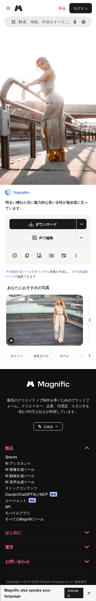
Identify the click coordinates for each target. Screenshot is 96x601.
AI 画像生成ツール (18, 271)
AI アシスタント (18, 463)
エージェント (20, 500)
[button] (48, 426)
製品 (9, 448)
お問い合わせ (17, 561)
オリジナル (35, 43)
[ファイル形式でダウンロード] (81, 224)
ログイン (80, 8)
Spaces (11, 456)
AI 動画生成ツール (20, 475)
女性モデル (41, 356)
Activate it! (73, 592)
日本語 (48, 426)
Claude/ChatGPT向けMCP (30, 494)
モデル (64, 356)
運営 (9, 547)
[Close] (89, 593)
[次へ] (89, 320)
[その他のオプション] (76, 255)
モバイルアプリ (17, 512)
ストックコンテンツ (21, 487)
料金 (62, 8)
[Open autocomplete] (11, 22)
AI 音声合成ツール (20, 481)
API (8, 506)
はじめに (13, 532)
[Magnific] (48, 385)
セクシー (16, 356)
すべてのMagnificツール (24, 518)
